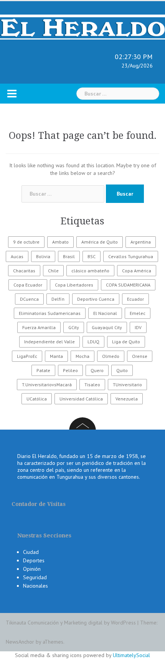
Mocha (82, 356)
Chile (53, 270)
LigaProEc (27, 356)
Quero (97, 370)
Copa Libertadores (74, 285)
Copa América (136, 270)
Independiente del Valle (49, 341)
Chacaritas (24, 270)
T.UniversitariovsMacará (47, 384)
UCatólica (36, 399)
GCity (73, 327)
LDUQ (93, 341)
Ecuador (135, 299)
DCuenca (29, 299)
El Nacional (105, 313)
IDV (138, 327)
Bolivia (43, 256)
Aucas (17, 256)
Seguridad (35, 577)
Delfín (57, 299)
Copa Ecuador (27, 285)
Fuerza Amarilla (39, 327)
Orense (139, 356)
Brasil (69, 256)
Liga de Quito (126, 341)
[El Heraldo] (82, 26)
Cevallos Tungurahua (130, 256)
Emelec (137, 313)
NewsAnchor (20, 641)
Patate (43, 370)
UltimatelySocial (131, 655)
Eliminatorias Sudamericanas (50, 313)
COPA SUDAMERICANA (128, 285)
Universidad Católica (81, 399)
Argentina (140, 242)
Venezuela (127, 399)
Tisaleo (92, 384)
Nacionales (35, 585)
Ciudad (31, 552)
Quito (122, 370)
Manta (56, 356)
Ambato (60, 242)
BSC (91, 256)
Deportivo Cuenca (95, 299)
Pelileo (70, 370)
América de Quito (99, 242)
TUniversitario (127, 384)
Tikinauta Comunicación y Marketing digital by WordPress (71, 622)
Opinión (32, 568)
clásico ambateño (90, 270)
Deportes (34, 560)
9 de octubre (26, 242)
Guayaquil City (107, 327)
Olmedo (110, 356)
